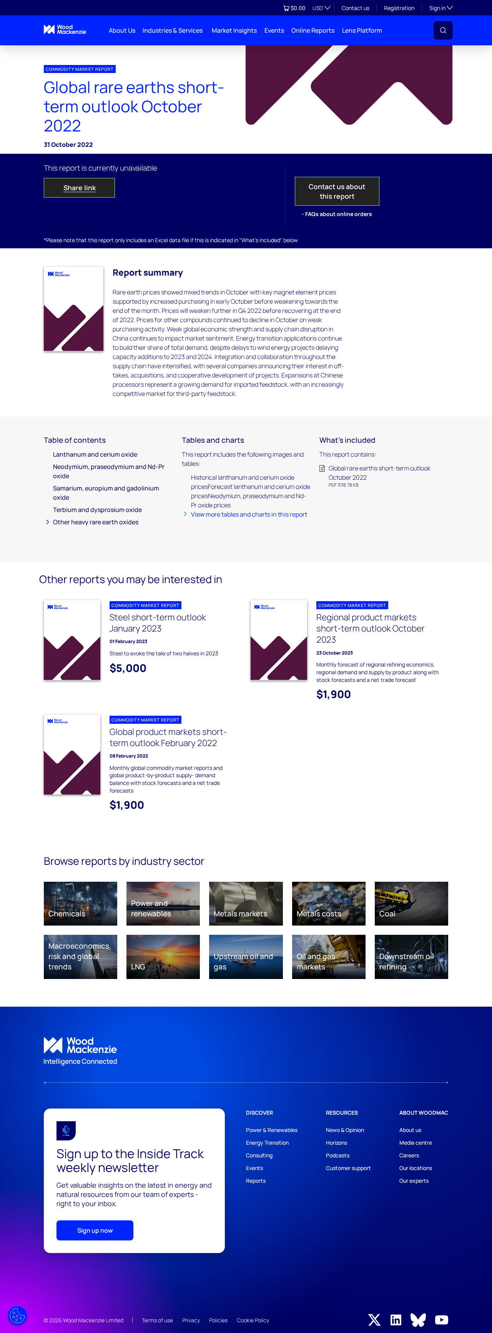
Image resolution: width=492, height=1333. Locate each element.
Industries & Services (173, 30)
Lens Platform (362, 30)
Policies (218, 1320)
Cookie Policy (253, 1320)
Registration (399, 8)
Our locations (415, 1168)
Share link (79, 187)
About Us (122, 30)
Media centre (415, 1142)
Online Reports (312, 30)
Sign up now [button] (95, 1230)
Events (274, 30)
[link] (246, 1051)
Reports (256, 1180)
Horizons (336, 1142)
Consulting (259, 1155)
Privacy (191, 1320)
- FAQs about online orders (337, 214)
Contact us (355, 8)
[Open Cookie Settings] (17, 1315)
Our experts (414, 1180)
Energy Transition (267, 1142)
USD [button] (317, 8)
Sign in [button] (441, 8)
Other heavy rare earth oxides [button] (95, 522)
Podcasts (337, 1155)
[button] (443, 30)
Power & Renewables (272, 1130)
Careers (409, 1155)
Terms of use (157, 1320)
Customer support (348, 1168)
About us (410, 1130)
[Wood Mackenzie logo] (65, 29)
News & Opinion (345, 1130)
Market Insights (234, 30)
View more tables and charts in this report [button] (249, 514)
